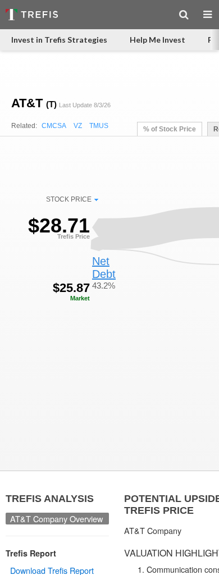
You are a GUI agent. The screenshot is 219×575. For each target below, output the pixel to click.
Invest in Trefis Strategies (59, 39)
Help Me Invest (157, 39)
